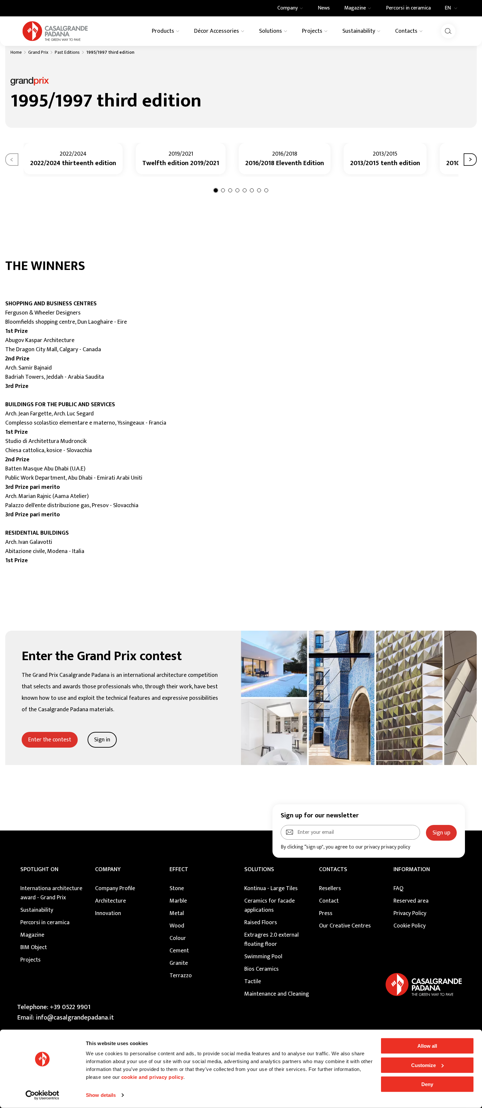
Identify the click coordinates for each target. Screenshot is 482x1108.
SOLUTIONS (259, 869)
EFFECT (179, 869)
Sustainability (36, 910)
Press (325, 913)
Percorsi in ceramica (45, 922)
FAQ (398, 888)
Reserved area (411, 901)
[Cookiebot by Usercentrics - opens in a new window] (42, 1095)
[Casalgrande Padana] (55, 31)
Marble (178, 901)
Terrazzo (181, 975)
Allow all (427, 1046)
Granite (179, 963)
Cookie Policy (409, 925)
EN (448, 8)
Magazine (32, 935)
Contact (329, 901)
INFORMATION (411, 869)
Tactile (252, 981)
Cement (179, 950)
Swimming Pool (263, 956)
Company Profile (115, 888)
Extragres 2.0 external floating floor (271, 939)
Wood (177, 925)
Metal (177, 913)
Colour (178, 938)
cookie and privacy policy (152, 1077)
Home (16, 52)
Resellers (330, 888)
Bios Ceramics (261, 969)
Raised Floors (260, 922)
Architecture (110, 901)
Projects (30, 960)
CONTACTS (333, 869)
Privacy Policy (409, 913)
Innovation (108, 913)
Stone (177, 888)
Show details (101, 1095)
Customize (423, 1065)
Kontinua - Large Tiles (271, 888)
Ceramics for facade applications (269, 905)
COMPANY (108, 869)
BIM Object (33, 947)
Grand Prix (38, 52)
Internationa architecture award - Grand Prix (51, 893)
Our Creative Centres (345, 925)
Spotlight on (39, 869)
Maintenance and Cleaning (276, 994)
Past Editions (67, 52)
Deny (427, 1084)
